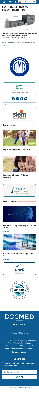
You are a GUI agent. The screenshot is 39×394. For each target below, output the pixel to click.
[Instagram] (13, 98)
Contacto (23, 324)
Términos (15, 324)
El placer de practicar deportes (17, 149)
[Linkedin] (21, 98)
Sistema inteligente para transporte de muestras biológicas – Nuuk (19, 34)
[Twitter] (25, 98)
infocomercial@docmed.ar (19, 333)
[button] (36, 2)
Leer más (5, 45)
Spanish (24, 1)
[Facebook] (17, 98)
